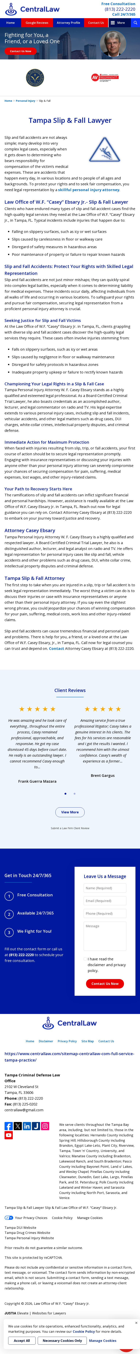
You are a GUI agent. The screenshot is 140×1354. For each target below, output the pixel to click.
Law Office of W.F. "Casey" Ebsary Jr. (62, 1303)
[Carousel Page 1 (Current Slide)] (65, 793)
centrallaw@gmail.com (24, 1109)
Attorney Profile (68, 23)
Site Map (87, 1041)
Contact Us (96, 23)
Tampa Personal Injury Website (29, 1238)
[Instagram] (45, 1126)
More (121, 23)
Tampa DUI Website (20, 1227)
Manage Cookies (90, 1218)
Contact (56, 648)
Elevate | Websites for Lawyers (35, 1313)
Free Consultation (118, 3)
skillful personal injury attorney (88, 189)
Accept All (22, 1340)
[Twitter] (18, 1126)
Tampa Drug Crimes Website (27, 1232)
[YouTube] (9, 1135)
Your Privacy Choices (31, 1218)
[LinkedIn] (27, 1126)
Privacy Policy (67, 1041)
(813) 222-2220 (120, 9)
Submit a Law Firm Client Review (70, 828)
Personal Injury (25, 100)
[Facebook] (9, 1126)
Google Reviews (37, 23)
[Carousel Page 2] (74, 793)
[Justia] (36, 1126)
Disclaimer (46, 1041)
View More (70, 812)
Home (10, 23)
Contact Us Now (20, 51)
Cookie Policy (62, 1218)
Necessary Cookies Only (62, 1340)
